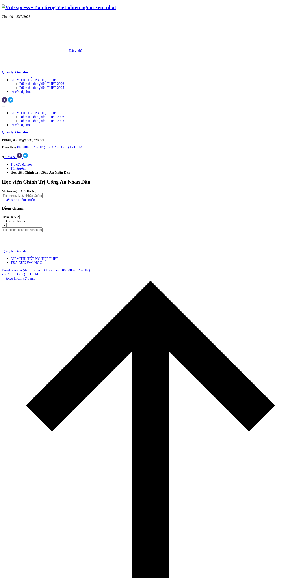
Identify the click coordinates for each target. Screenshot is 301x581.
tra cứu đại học (21, 92)
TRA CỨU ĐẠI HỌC (26, 262)
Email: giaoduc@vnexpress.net (24, 270)
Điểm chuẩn (26, 200)
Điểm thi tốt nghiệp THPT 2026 (41, 84)
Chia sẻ (10, 157)
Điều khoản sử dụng (20, 278)
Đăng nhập (76, 50)
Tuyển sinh (9, 200)
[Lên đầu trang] (150, 577)
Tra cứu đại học (21, 164)
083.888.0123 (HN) (31, 147)
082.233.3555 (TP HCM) (65, 147)
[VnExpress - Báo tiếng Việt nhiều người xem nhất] (59, 7)
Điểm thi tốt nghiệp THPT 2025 (41, 88)
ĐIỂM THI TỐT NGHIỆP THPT (34, 80)
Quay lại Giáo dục (15, 251)
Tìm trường (18, 168)
